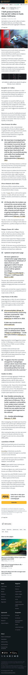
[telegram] (7, 656)
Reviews (17, 608)
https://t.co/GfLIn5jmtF (15, 273)
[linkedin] (4, 656)
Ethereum (3, 594)
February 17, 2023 (10, 418)
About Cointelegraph (6, 636)
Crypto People (18, 591)
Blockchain (3, 599)
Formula (17, 615)
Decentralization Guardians (19, 621)
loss (22, 129)
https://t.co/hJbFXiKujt (13, 333)
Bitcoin (2, 591)
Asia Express (18, 596)
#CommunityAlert (10, 310)
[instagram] (12, 656)
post (9, 193)
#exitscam (7, 318)
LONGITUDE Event (19, 627)
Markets (3, 589)
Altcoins (3, 596)
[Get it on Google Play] (13, 652)
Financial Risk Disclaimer (4, 647)
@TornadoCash (9, 325)
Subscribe (14, 502)
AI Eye (16, 599)
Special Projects (4, 623)
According (4, 451)
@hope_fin (20, 310)
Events (16, 624)
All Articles (17, 586)
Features (17, 589)
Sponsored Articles (5, 615)
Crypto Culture (18, 602)
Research (3, 620)
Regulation (3, 602)
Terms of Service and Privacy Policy (8, 672)
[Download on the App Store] (5, 652)
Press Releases (4, 618)
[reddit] (17, 656)
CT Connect (17, 629)
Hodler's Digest (18, 594)
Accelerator (17, 618)
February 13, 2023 (19, 216)
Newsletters (4, 639)
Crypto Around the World (19, 605)
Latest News (4, 18)
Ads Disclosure (4, 644)
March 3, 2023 (8, 277)
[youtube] (15, 656)
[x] (2, 656)
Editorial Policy (10, 511)
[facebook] (10, 656)
